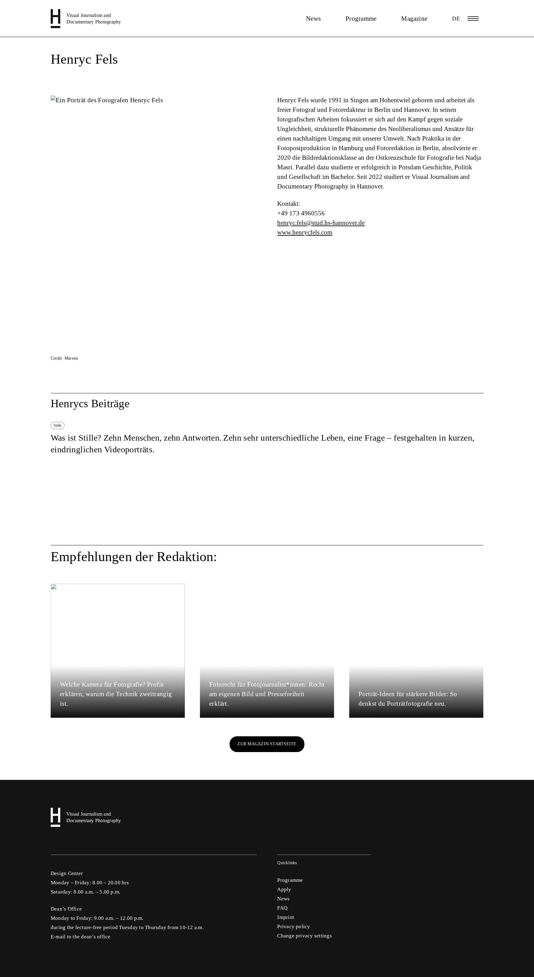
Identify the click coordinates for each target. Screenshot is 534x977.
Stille (57, 425)
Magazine (414, 18)
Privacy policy (293, 926)
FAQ (282, 908)
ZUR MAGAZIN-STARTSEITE (266, 744)
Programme (360, 18)
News (313, 18)
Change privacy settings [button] (304, 936)
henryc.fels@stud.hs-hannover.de (321, 222)
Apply (284, 889)
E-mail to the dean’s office (80, 937)
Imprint (285, 917)
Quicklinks (287, 863)
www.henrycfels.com (304, 232)
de (456, 18)
